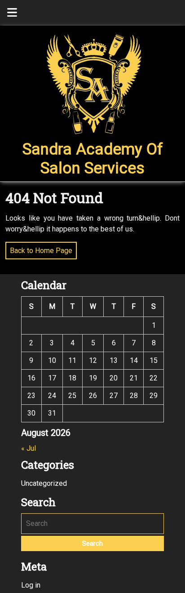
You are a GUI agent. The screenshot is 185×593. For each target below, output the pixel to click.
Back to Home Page (38, 248)
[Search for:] (92, 523)
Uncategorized (44, 483)
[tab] (12, 13)
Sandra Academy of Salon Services (92, 158)
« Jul (28, 448)
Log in (30, 585)
